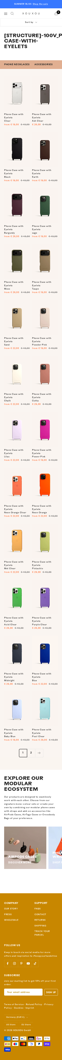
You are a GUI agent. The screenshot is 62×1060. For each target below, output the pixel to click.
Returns (40, 920)
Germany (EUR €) (15, 1017)
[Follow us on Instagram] (14, 963)
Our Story (11, 909)
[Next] (39, 753)
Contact (40, 915)
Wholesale (11, 920)
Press (8, 915)
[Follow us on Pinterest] (21, 963)
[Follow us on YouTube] (28, 963)
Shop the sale (40, 4)
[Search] (12, 13)
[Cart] (56, 13)
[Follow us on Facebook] (7, 963)
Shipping (40, 926)
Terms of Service (14, 1005)
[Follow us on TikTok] (35, 963)
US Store (11, 1025)
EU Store (26, 1025)
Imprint (29, 1008)
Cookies (18, 1008)
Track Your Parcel (42, 933)
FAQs (37, 909)
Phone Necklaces (17, 64)
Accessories (43, 64)
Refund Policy (34, 1005)
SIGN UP (51, 992)
